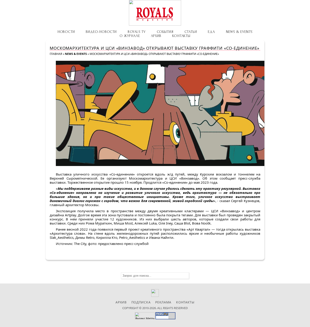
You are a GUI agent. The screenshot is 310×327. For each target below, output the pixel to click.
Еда (211, 32)
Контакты (181, 36)
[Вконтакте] (155, 295)
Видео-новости (101, 32)
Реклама (163, 302)
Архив (156, 36)
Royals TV (137, 32)
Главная (56, 54)
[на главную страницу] (155, 13)
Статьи (191, 32)
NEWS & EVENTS (239, 32)
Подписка (141, 302)
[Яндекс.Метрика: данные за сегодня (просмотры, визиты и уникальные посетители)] (145, 315)
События (165, 32)
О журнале (130, 36)
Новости (66, 32)
